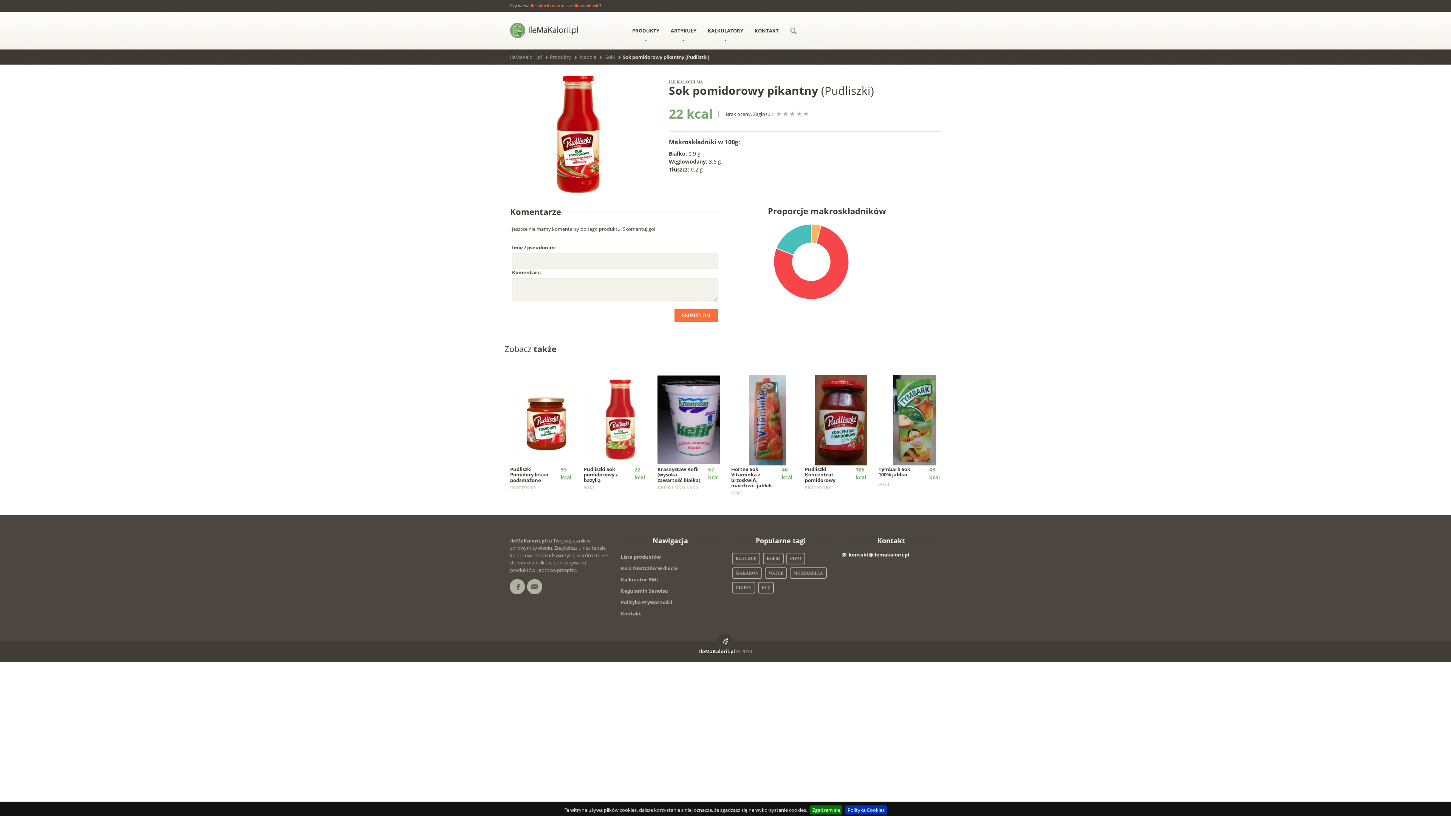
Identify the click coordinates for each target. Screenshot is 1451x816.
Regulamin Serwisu (644, 590)
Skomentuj (696, 315)
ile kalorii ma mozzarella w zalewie (565, 5)
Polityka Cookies (866, 810)
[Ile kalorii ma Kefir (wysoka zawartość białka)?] (693, 419)
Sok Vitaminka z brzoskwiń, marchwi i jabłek (751, 477)
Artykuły (683, 30)
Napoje (588, 57)
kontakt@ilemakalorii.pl (879, 554)
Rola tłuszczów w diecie (649, 568)
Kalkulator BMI (639, 579)
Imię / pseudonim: (534, 247)
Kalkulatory (725, 30)
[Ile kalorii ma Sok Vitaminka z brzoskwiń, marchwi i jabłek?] (767, 419)
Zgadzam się (826, 810)
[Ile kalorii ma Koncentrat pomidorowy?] (841, 419)
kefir (773, 558)
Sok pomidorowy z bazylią (601, 475)
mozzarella (808, 573)
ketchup (746, 558)
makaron (747, 573)
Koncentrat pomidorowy (820, 475)
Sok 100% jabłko (894, 472)
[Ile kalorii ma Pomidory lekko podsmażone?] (546, 419)
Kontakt (767, 30)
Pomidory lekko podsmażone (529, 475)
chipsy (744, 587)
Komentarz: (526, 272)
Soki (610, 57)
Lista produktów (641, 556)
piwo (795, 558)
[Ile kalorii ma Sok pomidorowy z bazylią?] (620, 419)
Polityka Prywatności (646, 602)
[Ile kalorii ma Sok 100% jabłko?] (915, 419)
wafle (776, 573)
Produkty (645, 30)
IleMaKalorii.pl (526, 57)
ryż (766, 587)
